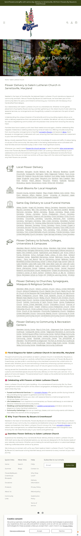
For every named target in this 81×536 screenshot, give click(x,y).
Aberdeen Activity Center (25, 329)
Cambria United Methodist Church (46, 300)
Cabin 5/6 (66, 264)
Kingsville (25, 178)
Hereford (47, 176)
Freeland (28, 176)
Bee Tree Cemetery (39, 210)
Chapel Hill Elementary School (63, 270)
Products (8, 487)
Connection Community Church (28, 316)
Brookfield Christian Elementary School (30, 261)
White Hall (51, 183)
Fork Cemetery (49, 230)
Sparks (28, 183)
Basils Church (66, 291)
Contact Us (35, 469)
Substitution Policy (35, 497)
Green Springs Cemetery (53, 234)
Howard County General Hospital (29, 193)
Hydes (63, 176)
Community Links (9, 497)
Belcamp (56, 172)
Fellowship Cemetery (33, 230)
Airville (35, 172)
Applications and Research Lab (51, 253)
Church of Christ (56, 309)
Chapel (37, 307)
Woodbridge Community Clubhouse (49, 345)
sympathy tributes (63, 425)
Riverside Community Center (45, 338)
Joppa (18, 178)
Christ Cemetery (58, 216)
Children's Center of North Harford (30, 273)
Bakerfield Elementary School (42, 257)
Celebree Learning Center (49, 268)
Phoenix (55, 180)
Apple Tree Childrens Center (27, 253)
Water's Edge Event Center (56, 343)
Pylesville (63, 180)
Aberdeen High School (57, 248)
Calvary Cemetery (33, 214)
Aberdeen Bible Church (25, 289)
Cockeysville (30, 174)
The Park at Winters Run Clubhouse (61, 341)
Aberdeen (20, 172)
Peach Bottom (35, 180)
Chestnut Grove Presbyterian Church (55, 307)
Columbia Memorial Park (55, 218)
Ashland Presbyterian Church (34, 291)
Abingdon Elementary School (38, 250)
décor (64, 132)
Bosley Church (45, 298)
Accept (39, 531)
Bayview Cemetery (23, 210)
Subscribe (70, 465)
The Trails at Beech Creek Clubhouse (30, 343)
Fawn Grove (69, 174)
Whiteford (59, 183)
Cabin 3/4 (58, 264)
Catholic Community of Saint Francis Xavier (40, 302)
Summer (8, 469)
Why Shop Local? (34, 474)
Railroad (71, 180)
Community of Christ (66, 313)
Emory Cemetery (47, 225)
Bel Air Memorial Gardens (58, 210)
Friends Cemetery (63, 232)
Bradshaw (64, 172)
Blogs (20, 469)
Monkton (55, 178)
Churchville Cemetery (34, 218)
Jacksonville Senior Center (32, 336)
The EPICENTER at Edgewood (36, 341)
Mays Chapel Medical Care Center (56, 193)
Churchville (20, 174)
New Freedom (64, 178)
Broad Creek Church (24, 300)
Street (44, 183)
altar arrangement (66, 148)
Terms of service (34, 504)
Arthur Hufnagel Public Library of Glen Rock (49, 255)
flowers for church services (35, 148)
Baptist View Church (53, 291)
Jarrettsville (70, 176)
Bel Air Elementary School (49, 259)
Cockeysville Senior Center (35, 332)
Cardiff (71, 172)
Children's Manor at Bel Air (55, 273)
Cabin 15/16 (32, 264)
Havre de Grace (37, 176)
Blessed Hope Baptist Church (27, 298)
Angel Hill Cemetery (36, 207)
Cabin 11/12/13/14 (22, 264)
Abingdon (28, 172)
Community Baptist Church (47, 313)
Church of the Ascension (31, 311)
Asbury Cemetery (51, 207)
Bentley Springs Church (65, 293)
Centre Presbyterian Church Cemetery (58, 214)
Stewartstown (36, 183)
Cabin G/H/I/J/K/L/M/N (52, 266)
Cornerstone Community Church (53, 316)
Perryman (46, 180)
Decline (62, 531)
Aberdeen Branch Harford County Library (32, 248)
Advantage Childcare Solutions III (62, 250)
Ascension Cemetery (66, 207)
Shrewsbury (20, 183)
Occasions (8, 483)
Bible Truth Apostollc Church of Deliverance (56, 295)
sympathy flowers (45, 132)
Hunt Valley (55, 176)
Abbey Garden (21, 207)
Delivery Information (35, 481)
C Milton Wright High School (56, 261)
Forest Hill (20, 176)
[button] (4, 22)
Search (20, 464)
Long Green (34, 178)
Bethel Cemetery (40, 212)
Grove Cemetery (68, 234)
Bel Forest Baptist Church (46, 293)
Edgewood (53, 174)
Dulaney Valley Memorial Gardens (47, 223)
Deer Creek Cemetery (50, 221)
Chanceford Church (57, 304)
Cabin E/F (39, 266)
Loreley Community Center (53, 336)
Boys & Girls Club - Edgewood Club (49, 329)
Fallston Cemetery (53, 227)
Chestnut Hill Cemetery (42, 216)
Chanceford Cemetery (24, 216)
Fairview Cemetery (39, 227)
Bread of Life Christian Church (62, 298)
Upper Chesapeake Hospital (48, 197)
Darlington (40, 174)
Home (7, 79)
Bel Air (49, 172)
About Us (8, 491)
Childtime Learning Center (57, 275)
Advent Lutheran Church (45, 289)
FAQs (33, 464)
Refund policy (35, 491)
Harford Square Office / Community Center (38, 334)
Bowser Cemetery (56, 212)
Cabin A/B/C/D (28, 266)
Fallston (61, 174)
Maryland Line (45, 178)
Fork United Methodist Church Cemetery (40, 232)
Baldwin (43, 172)
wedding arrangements (46, 406)
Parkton (25, 180)
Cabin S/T (65, 266)
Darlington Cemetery (33, 221)
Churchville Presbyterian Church (53, 311)
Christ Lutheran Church (40, 309)
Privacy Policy (68, 526)
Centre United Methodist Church (36, 304)
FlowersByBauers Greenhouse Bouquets (11, 475)
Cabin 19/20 (50, 264)
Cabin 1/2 (71, 261)
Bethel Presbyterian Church (27, 295)
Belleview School (67, 259)
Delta (47, 174)
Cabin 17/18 (41, 264)
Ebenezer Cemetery (32, 225)
